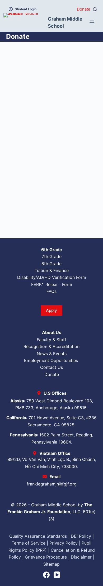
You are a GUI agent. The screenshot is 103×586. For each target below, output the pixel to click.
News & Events (52, 353)
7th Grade (52, 256)
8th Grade (51, 263)
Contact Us (51, 367)
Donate (83, 9)
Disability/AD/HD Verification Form (51, 277)
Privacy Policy (63, 543)
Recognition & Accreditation (51, 346)
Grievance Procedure (46, 557)
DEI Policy (81, 536)
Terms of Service (28, 543)
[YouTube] (57, 574)
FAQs (51, 291)
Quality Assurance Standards (38, 536)
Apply (51, 310)
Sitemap (51, 564)
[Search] (95, 9)
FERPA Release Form (51, 284)
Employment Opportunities (51, 360)
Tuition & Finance (52, 270)
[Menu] (92, 22)
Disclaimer (81, 557)
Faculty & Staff (51, 339)
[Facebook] (46, 574)
